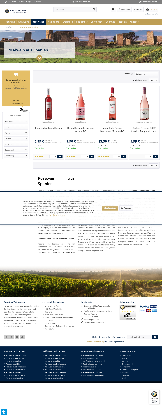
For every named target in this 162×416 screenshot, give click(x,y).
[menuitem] (75, 9)
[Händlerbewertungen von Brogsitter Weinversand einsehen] (129, 312)
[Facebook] (6, 337)
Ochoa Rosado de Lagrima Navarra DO (80, 130)
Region (7, 133)
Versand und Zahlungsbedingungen (58, 317)
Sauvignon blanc (128, 358)
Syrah (123, 378)
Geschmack (9, 150)
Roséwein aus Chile (91, 358)
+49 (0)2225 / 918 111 (32, 2)
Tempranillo (126, 367)
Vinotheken (48, 320)
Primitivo (125, 375)
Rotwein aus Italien (13, 372)
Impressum (49, 329)
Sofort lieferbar (15, 116)
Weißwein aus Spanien (53, 378)
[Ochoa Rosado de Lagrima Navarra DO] (80, 103)
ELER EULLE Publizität (53, 309)
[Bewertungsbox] (40, 156)
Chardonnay (126, 355)
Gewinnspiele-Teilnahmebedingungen (59, 326)
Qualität (8, 138)
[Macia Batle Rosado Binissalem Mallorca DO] (112, 103)
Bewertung (9, 156)
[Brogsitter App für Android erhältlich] (22, 337)
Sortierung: (128, 74)
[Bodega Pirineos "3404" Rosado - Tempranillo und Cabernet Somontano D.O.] (144, 103)
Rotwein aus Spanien (14, 378)
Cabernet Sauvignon (129, 369)
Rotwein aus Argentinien (16, 355)
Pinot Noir (125, 372)
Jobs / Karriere (50, 323)
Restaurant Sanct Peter (53, 315)
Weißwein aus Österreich (54, 375)
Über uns (48, 312)
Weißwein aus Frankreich (54, 367)
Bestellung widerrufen (150, 14)
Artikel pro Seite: (140, 80)
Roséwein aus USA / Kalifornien (95, 375)
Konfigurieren (126, 208)
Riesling (124, 361)
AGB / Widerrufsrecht (53, 306)
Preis (7, 127)
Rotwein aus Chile (13, 364)
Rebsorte (8, 144)
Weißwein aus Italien (52, 369)
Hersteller (9, 121)
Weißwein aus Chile (52, 361)
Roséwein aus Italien (91, 367)
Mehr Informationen (57, 215)
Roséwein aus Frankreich (93, 364)
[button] (4, 412)
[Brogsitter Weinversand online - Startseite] (15, 11)
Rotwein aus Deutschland (16, 367)
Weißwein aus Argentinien (55, 355)
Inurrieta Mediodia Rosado (48, 128)
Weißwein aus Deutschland (55, 364)
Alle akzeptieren (110, 208)
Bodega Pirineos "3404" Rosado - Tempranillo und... (144, 130)
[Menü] (158, 391)
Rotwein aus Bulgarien (15, 361)
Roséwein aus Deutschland (94, 361)
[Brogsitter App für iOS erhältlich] (17, 337)
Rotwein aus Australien (15, 358)
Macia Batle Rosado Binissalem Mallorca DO (112, 130)
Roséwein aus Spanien (92, 369)
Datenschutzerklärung (95, 342)
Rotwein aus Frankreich (15, 369)
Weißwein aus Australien (54, 358)
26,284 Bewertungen (16, 104)
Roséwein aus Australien (93, 355)
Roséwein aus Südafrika (92, 372)
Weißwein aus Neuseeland (55, 372)
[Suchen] (94, 9)
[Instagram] (11, 337)
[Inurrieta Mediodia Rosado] (48, 103)
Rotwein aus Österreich (15, 375)
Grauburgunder (127, 364)
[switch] (154, 401)
